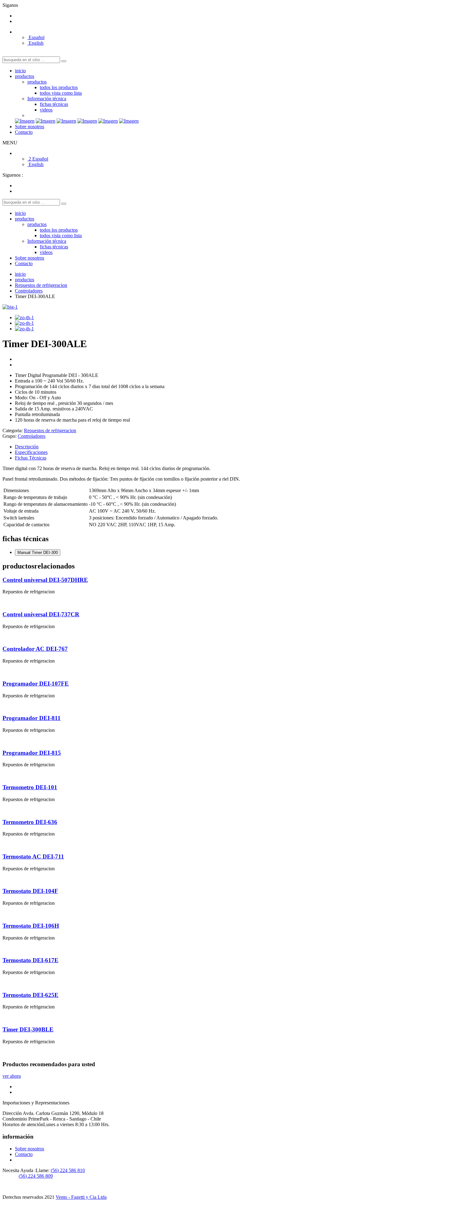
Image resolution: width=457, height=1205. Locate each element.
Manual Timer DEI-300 (37, 552)
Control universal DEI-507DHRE (45, 580)
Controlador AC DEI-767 (35, 649)
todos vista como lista (61, 93)
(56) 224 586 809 (36, 1176)
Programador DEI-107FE (35, 683)
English (35, 43)
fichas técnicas (54, 104)
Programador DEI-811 (31, 718)
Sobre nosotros (29, 126)
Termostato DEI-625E (30, 995)
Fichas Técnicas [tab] (30, 457)
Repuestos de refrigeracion (41, 285)
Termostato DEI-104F (30, 891)
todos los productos (59, 87)
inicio (20, 70)
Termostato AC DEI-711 (33, 856)
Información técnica (46, 98)
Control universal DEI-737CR (40, 614)
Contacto (24, 132)
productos (24, 76)
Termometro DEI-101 (29, 787)
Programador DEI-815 (31, 753)
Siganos (10, 5)
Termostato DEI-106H (30, 925)
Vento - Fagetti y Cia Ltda (81, 1197)
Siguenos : (12, 175)
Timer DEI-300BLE (27, 1029)
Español (35, 37)
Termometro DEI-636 (29, 822)
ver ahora (11, 1076)
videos (46, 109)
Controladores (29, 290)
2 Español (37, 158)
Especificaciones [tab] (31, 452)
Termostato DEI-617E (30, 960)
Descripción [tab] (27, 446)
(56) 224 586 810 (68, 1170)
